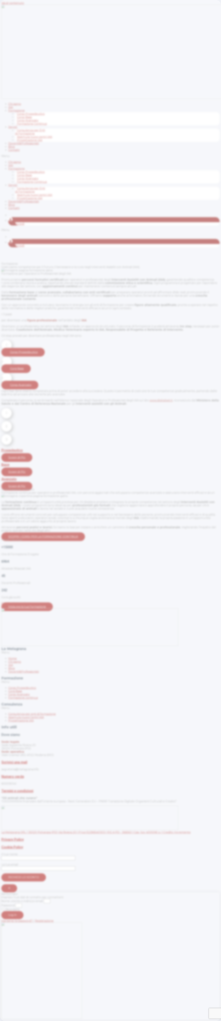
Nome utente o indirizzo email (22, 901)
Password (8, 905)
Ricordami (12, 909)
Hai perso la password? (17, 920)
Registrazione (44, 920)
